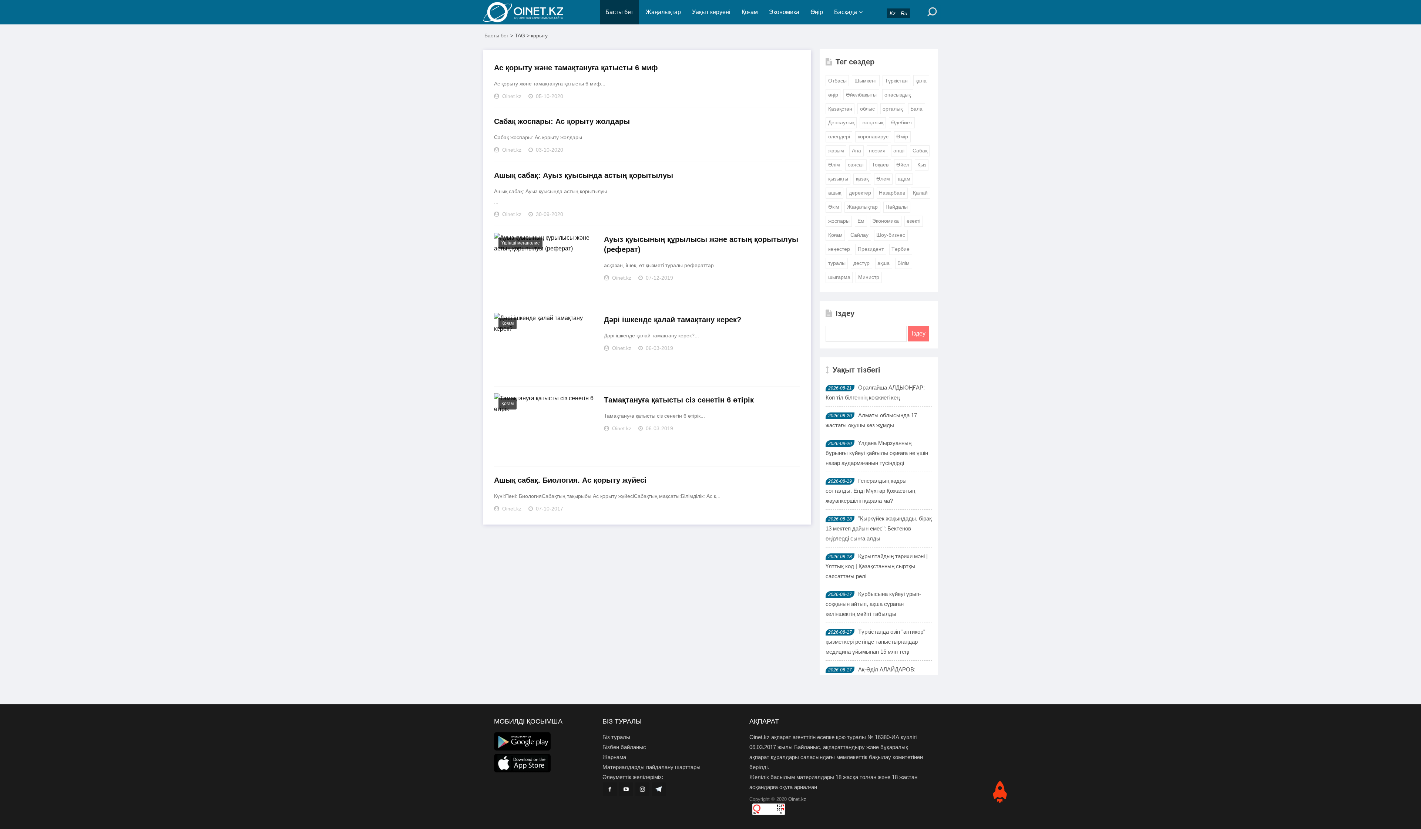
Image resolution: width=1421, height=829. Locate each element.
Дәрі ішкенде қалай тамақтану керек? (672, 320)
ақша (883, 263)
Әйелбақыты (861, 95)
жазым (836, 151)
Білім (903, 263)
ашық (834, 193)
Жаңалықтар (663, 12)
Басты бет (619, 12)
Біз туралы (616, 737)
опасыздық (897, 95)
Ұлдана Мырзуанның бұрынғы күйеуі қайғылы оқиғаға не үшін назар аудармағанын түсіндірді (877, 453)
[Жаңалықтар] (529, 12)
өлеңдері (839, 136)
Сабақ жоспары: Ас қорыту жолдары (562, 121)
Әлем (883, 179)
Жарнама (614, 757)
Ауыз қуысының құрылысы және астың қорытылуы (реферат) (701, 244)
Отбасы (837, 81)
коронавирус (873, 136)
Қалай (920, 193)
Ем (860, 221)
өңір (833, 95)
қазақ (862, 179)
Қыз (921, 165)
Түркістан (896, 81)
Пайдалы (897, 207)
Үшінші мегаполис (520, 243)
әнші (898, 151)
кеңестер (839, 249)
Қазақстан (840, 109)
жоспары (839, 221)
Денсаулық (841, 122)
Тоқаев (880, 165)
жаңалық (872, 122)
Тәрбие (900, 249)
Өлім (834, 165)
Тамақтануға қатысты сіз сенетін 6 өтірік (679, 400)
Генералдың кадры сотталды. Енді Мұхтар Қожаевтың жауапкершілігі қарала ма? (870, 491)
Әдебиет (901, 122)
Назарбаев (892, 193)
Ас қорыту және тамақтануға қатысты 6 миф (576, 68)
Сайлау (859, 235)
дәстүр (861, 263)
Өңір (816, 12)
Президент (871, 249)
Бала (916, 109)
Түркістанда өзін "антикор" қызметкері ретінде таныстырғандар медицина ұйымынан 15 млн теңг (875, 642)
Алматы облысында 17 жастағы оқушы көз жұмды (871, 420)
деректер (860, 193)
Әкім (833, 207)
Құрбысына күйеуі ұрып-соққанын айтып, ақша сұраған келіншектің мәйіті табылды (873, 604)
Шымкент (865, 81)
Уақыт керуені (711, 12)
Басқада (845, 12)
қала (921, 81)
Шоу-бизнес (890, 235)
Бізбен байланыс (624, 747)
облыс (867, 109)
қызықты (838, 179)
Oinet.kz (797, 799)
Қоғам (750, 12)
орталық (893, 109)
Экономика (784, 12)
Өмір (902, 136)
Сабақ (920, 151)
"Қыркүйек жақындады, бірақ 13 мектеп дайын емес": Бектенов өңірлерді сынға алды (879, 528)
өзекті (913, 221)
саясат (856, 165)
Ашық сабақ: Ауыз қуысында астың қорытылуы (583, 175)
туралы (837, 263)
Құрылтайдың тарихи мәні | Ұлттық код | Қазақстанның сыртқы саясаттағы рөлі (877, 566)
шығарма (839, 277)
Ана (856, 151)
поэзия (877, 151)
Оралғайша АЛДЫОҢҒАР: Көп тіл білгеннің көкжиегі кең (875, 392)
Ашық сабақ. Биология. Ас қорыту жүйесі (570, 480)
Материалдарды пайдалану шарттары (651, 767)
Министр (868, 277)
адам (904, 179)
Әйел (902, 165)
